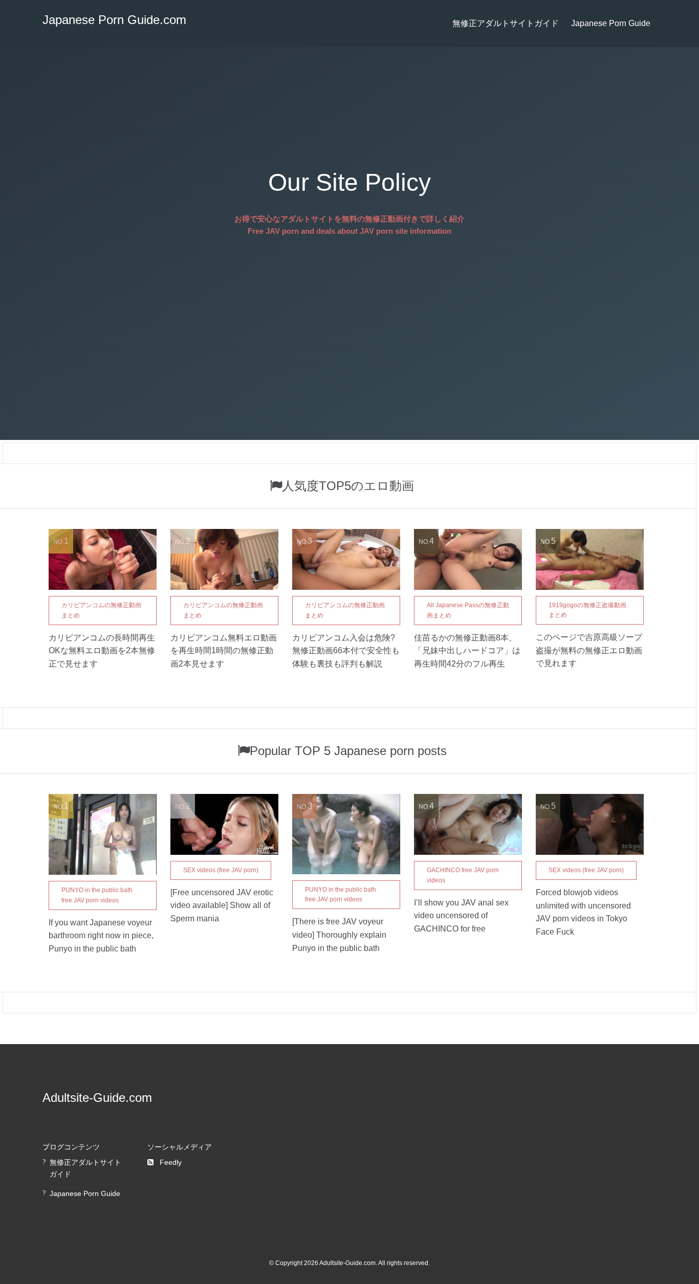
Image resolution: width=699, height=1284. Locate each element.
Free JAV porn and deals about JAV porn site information (349, 231)
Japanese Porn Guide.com (114, 20)
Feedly (171, 1162)
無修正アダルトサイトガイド (505, 23)
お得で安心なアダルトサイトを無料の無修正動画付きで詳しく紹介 (349, 218)
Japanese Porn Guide (610, 23)
